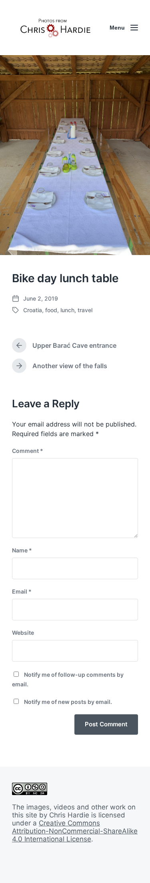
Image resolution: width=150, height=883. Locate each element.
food (51, 310)
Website (23, 632)
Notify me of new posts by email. (68, 701)
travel (85, 310)
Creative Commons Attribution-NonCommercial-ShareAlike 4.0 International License (75, 831)
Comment (27, 450)
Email (22, 591)
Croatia (32, 310)
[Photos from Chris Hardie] (55, 27)
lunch (67, 310)
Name (22, 550)
